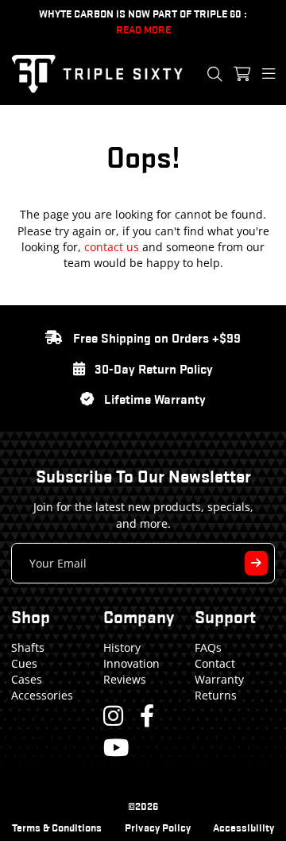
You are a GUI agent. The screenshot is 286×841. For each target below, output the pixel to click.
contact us (111, 246)
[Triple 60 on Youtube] (116, 747)
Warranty (219, 679)
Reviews (124, 679)
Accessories (42, 695)
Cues (24, 663)
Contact (215, 663)
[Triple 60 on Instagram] (113, 715)
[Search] (214, 74)
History (122, 647)
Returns (216, 695)
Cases (26, 679)
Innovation (131, 663)
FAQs (208, 647)
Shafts (27, 647)
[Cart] (242, 74)
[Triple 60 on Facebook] (147, 715)
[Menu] (268, 74)
